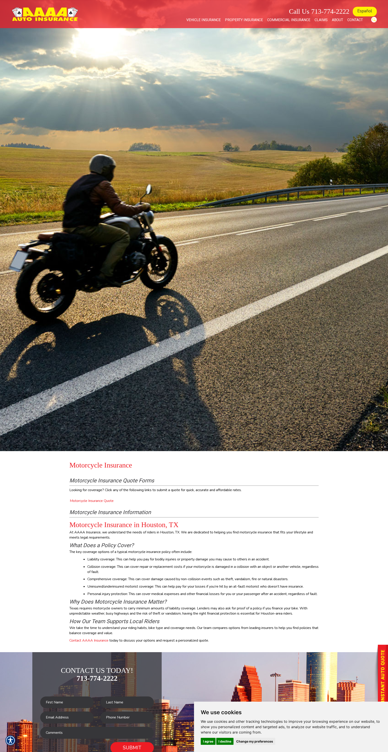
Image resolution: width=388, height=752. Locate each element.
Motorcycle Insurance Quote (92, 500)
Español (364, 11)
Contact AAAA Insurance (88, 640)
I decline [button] (224, 741)
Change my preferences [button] (254, 741)
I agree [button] (208, 741)
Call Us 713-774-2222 (319, 11)
